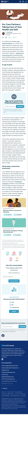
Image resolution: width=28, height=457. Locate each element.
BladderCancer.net (7, 383)
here (3, 248)
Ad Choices (23, 395)
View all (5, 388)
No (12, 305)
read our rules (14, 268)
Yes (13, 302)
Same (17, 259)
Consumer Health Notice (8, 394)
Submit (14, 311)
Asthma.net (5, 374)
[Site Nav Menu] (26, 1)
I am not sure (15, 307)
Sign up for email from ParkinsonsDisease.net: (14, 102)
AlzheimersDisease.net (8, 372)
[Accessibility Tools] (20, 1)
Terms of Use (13, 331)
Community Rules (14, 395)
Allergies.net (5, 370)
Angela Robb (9, 32)
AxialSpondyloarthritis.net (9, 381)
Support (13, 253)
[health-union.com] (8, 345)
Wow (10, 259)
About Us (4, 392)
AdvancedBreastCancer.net (10, 365)
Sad (19, 253)
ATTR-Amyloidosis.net (8, 379)
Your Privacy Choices (20, 394)
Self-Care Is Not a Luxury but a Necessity (12, 211)
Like (7, 253)
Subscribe (20, 106)
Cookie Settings (5, 395)
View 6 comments (13, 273)
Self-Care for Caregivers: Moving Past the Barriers (13, 231)
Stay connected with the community (13, 323)
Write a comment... (8, 276)
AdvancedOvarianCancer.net (10, 368)
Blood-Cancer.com (7, 385)
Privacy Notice (13, 110)
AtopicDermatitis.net (8, 377)
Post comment (14, 281)
